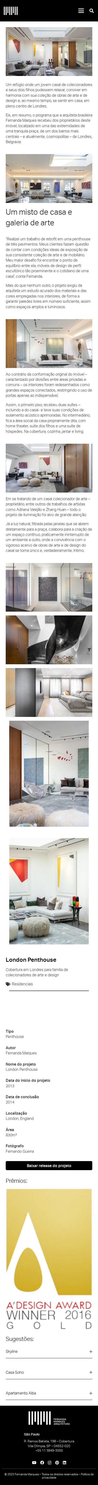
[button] (81, 11)
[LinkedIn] (64, 1463)
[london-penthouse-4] (49, 468)
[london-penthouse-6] (49, 639)
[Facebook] (42, 1463)
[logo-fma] (11, 11)
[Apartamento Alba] (49, 1395)
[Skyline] (49, 1353)
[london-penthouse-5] (49, 587)
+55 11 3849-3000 (49, 1450)
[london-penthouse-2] (49, 178)
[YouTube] (34, 1463)
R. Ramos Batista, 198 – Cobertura (49, 1441)
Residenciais (22, 984)
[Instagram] (49, 1463)
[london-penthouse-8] (49, 774)
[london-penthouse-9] (49, 891)
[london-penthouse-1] (49, 51)
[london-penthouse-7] (49, 692)
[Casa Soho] (49, 1374)
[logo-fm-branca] (49, 1418)
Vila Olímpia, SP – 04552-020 (49, 1446)
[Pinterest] (57, 1463)
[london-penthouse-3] (49, 343)
